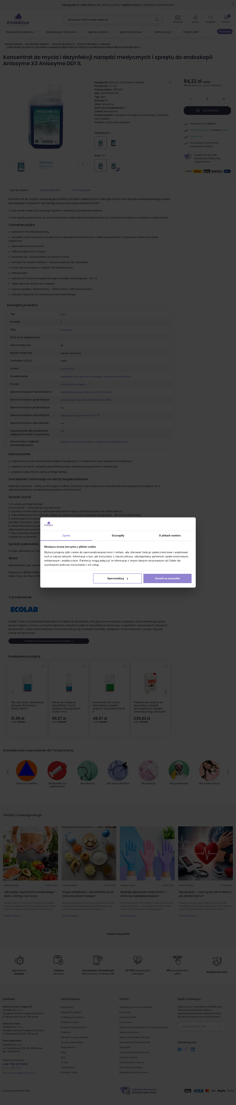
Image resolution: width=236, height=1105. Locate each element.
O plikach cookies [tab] (170, 535)
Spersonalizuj (115, 578)
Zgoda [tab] (66, 535)
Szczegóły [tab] (118, 535)
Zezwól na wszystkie (167, 578)
